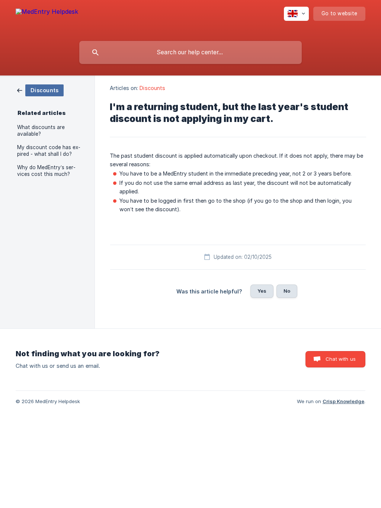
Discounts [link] (152, 88)
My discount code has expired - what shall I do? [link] (48, 150)
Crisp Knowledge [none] (343, 401)
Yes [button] (261, 291)
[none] (47, 19)
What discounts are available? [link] (41, 130)
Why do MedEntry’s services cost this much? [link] (46, 170)
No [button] (287, 291)
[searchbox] (190, 52)
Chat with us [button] (341, 359)
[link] (40, 89)
